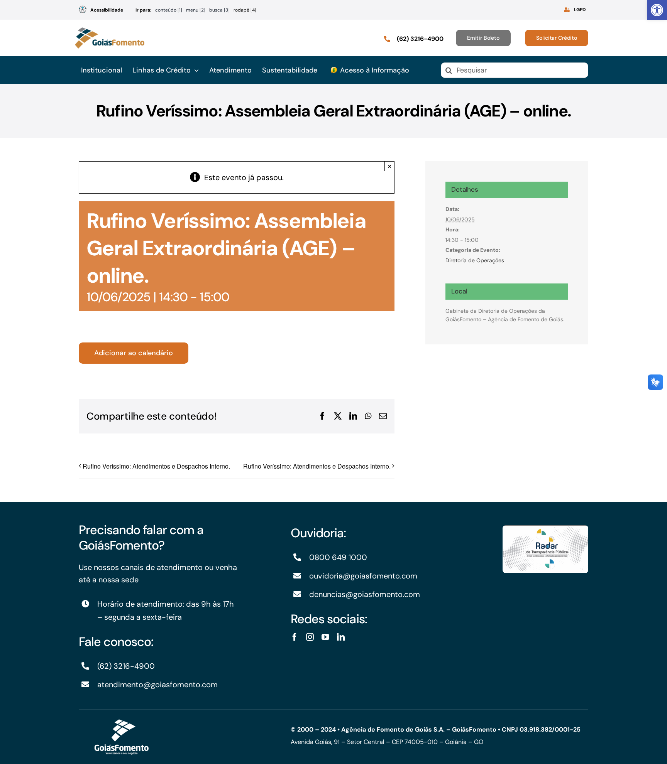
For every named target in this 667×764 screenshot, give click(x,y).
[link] (657, 10)
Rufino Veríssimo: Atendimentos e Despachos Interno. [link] (156, 466)
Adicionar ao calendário (133, 353)
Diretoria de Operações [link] (474, 260)
